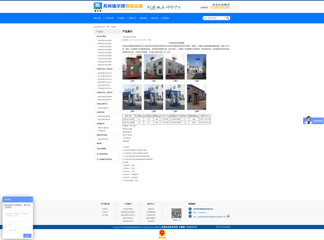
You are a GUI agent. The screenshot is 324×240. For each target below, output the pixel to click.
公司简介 (105, 209)
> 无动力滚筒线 (101, 149)
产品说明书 (151, 221)
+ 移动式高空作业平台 (104, 73)
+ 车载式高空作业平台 (104, 88)
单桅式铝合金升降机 (128, 212)
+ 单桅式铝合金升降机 (104, 40)
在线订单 (154, 18)
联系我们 (165, 18)
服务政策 (151, 209)
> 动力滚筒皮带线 (102, 154)
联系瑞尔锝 (226, 227)
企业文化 (105, 212)
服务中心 (150, 204)
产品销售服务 (150, 212)
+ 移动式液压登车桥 (103, 116)
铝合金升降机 (128, 209)
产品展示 (121, 18)
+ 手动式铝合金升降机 (104, 56)
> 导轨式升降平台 (102, 104)
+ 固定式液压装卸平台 (104, 100)
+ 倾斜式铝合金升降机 (104, 65)
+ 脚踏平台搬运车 (103, 128)
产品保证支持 (150, 215)
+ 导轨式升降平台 (103, 108)
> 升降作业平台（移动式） (105, 69)
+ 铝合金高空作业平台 (104, 79)
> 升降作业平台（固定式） (105, 92)
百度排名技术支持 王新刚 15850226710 (179, 227)
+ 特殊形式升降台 (103, 139)
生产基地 (105, 215)
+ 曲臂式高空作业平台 (104, 82)
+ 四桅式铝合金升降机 (104, 49)
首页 (107, 27)
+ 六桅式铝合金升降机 (104, 53)
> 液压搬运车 (100, 123)
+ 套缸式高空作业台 (103, 85)
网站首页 (97, 18)
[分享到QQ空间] (217, 5)
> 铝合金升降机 (101, 36)
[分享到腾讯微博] (222, 5)
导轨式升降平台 (128, 218)
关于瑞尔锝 (109, 18)
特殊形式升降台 (128, 221)
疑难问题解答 (150, 218)
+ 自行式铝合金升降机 (104, 59)
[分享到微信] (228, 5)
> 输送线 (99, 143)
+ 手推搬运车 (101, 131)
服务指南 (143, 18)
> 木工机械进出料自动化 (104, 159)
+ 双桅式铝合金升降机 (104, 43)
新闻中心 (132, 18)
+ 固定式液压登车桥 (103, 119)
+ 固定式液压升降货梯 (104, 97)
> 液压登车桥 (100, 112)
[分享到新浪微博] (220, 5)
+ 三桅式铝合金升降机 (104, 46)
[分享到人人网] (225, 5)
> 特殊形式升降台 (102, 135)
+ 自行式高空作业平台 (104, 76)
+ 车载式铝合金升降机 (104, 62)
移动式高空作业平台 (128, 215)
